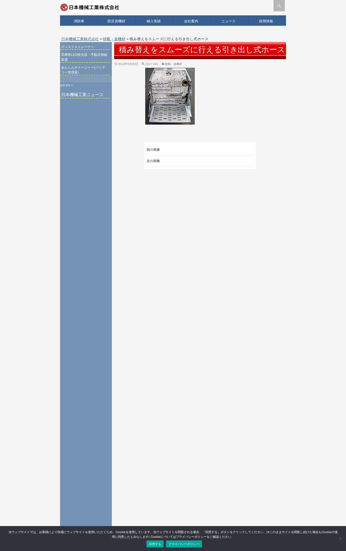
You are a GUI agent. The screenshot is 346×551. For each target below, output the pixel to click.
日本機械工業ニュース (82, 94)
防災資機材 (116, 21)
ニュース (228, 21)
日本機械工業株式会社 (80, 39)
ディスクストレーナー (77, 47)
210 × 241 (151, 64)
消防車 (79, 21)
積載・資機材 (114, 39)
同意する (155, 544)
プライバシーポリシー (184, 544)
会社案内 (191, 21)
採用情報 (266, 21)
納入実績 (154, 21)
